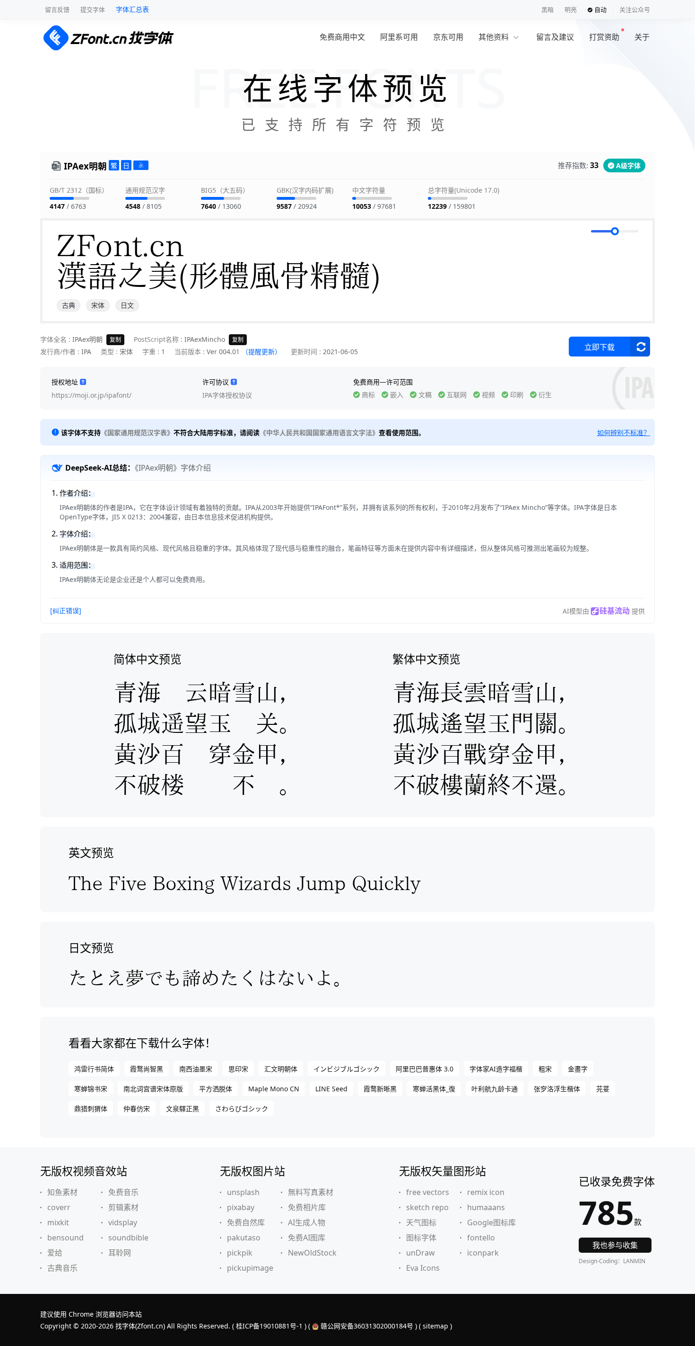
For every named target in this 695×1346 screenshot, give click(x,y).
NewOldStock (312, 1253)
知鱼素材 (62, 1192)
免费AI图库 (306, 1237)
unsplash (243, 1192)
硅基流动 (614, 611)
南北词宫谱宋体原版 (153, 1088)
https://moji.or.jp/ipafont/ (91, 395)
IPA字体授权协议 (227, 395)
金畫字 (578, 1068)
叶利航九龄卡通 (494, 1088)
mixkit (58, 1222)
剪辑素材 (123, 1207)
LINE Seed (331, 1088)
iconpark (483, 1253)
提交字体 (92, 9)
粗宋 (545, 1068)
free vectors (427, 1192)
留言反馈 (57, 9)
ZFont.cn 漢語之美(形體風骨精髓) (219, 260)
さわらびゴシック (241, 1108)
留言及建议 (555, 37)
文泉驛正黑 (182, 1108)
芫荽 (602, 1088)
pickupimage (250, 1268)
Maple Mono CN (273, 1088)
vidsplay (122, 1222)
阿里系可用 (399, 37)
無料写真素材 (310, 1192)
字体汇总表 (132, 9)
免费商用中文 (342, 37)
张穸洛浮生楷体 (557, 1088)
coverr (58, 1207)
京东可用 (448, 37)
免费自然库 (246, 1222)
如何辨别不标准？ (623, 432)
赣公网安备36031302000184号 (367, 1325)
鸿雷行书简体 (94, 1068)
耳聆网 (119, 1253)
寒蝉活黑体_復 (434, 1088)
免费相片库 (307, 1207)
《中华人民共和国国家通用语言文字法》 (319, 432)
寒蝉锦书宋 (90, 1088)
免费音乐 (123, 1192)
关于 (642, 37)
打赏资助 (604, 37)
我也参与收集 (615, 1245)
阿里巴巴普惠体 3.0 (424, 1068)
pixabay (240, 1207)
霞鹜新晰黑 (380, 1088)
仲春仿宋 (136, 1108)
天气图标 (421, 1222)
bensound (65, 1237)
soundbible (128, 1237)
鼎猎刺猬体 (90, 1108)
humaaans (486, 1207)
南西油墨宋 (195, 1068)
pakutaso (244, 1237)
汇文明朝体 (280, 1068)
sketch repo (427, 1207)
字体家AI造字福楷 (495, 1068)
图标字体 (421, 1237)
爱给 (54, 1253)
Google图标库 (491, 1222)
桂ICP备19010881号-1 (269, 1325)
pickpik (239, 1253)
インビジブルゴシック (346, 1068)
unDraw (420, 1253)
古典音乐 (62, 1268)
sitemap (435, 1325)
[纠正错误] (65, 610)
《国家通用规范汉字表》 (137, 432)
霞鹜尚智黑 (146, 1068)
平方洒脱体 (215, 1088)
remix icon (485, 1192)
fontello (481, 1237)
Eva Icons (423, 1268)
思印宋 (238, 1068)
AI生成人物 (306, 1222)
